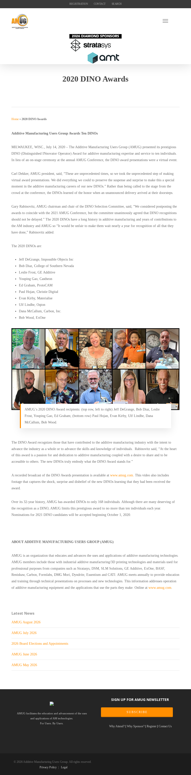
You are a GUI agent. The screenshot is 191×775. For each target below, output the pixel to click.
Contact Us (165, 726)
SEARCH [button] (117, 3)
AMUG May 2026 (24, 665)
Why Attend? (117, 726)
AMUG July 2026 (24, 633)
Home (15, 119)
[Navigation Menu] (171, 20)
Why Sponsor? (135, 726)
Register (151, 726)
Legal (64, 767)
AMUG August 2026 (26, 622)
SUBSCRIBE (137, 712)
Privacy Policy (48, 767)
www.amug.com (121, 475)
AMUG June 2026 (24, 654)
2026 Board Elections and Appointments (39, 643)
